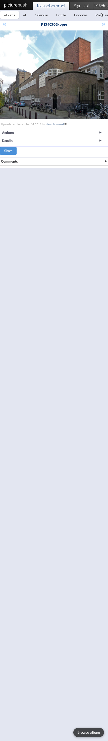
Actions (8, 133)
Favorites (80, 15)
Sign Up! (81, 6)
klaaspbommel (54, 124)
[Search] (101, 15)
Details (7, 141)
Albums (9, 15)
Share (8, 151)
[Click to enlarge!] (54, 74)
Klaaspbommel (51, 6)
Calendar (41, 15)
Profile (61, 15)
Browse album (88, 732)
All (25, 15)
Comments (9, 161)
